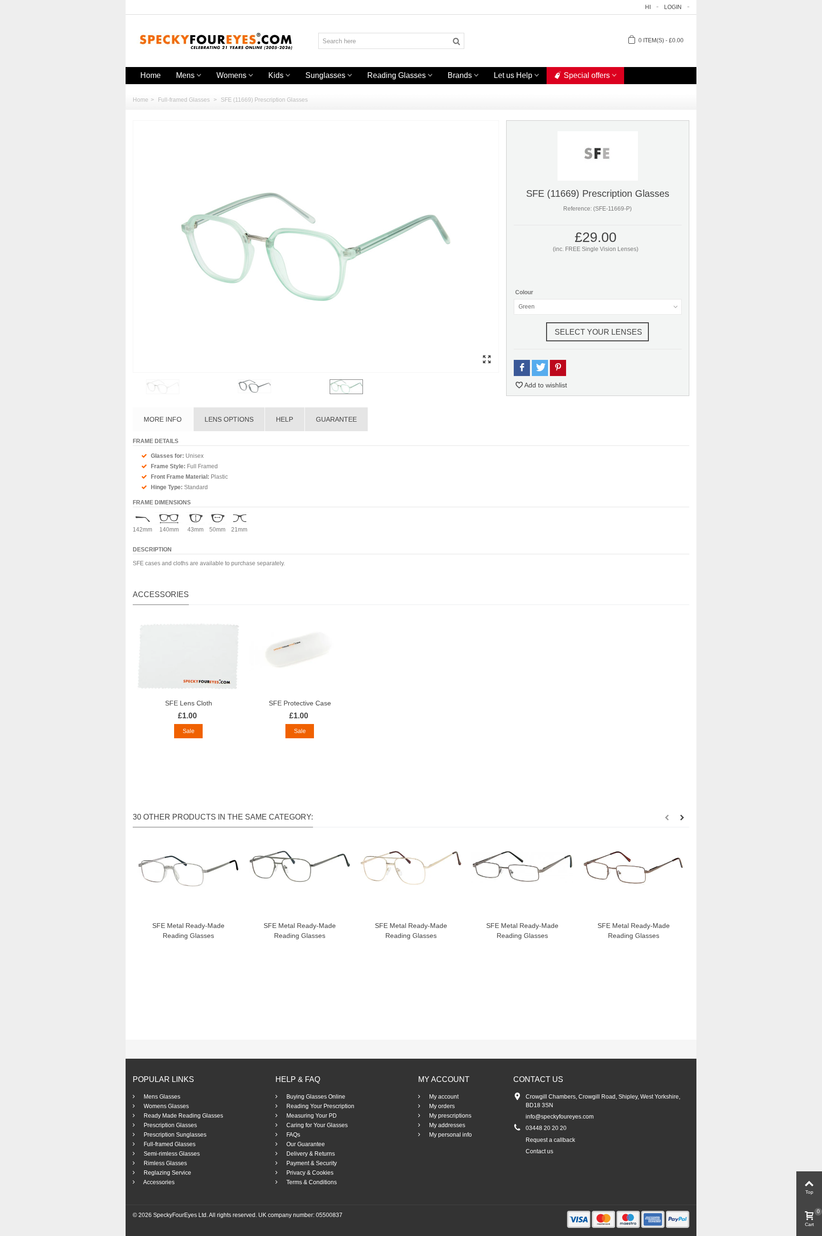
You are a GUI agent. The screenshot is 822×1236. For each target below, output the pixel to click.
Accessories (158, 1182)
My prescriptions (449, 1115)
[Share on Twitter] (540, 367)
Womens (231, 75)
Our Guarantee (305, 1144)
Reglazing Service (166, 1172)
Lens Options (229, 419)
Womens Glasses (165, 1106)
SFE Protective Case (300, 703)
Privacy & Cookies (309, 1172)
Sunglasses (325, 75)
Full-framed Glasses (169, 1144)
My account (443, 1096)
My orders (441, 1106)
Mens (185, 75)
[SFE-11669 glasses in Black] (282, 386)
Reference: (577, 208)
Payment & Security (311, 1163)
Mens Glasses (161, 1096)
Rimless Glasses (164, 1163)
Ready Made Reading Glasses (182, 1115)
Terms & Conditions (311, 1182)
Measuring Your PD (311, 1115)
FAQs (292, 1134)
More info (163, 419)
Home (150, 75)
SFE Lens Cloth (188, 703)
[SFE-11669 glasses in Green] (316, 246)
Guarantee (336, 419)
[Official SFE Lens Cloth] (188, 656)
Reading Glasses (396, 75)
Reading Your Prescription (319, 1106)
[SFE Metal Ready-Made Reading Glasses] (188, 878)
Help (284, 419)
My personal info (450, 1134)
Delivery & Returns (310, 1153)
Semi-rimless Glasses (171, 1153)
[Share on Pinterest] (558, 367)
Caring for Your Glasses (316, 1125)
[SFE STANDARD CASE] (300, 656)
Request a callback (550, 1140)
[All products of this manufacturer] (598, 155)
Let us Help (513, 75)
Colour (525, 292)
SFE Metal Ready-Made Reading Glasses (188, 930)
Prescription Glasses (169, 1125)
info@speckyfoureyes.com (560, 1116)
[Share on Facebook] (522, 367)
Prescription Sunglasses (174, 1134)
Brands (460, 75)
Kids (276, 75)
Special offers (587, 75)
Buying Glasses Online (315, 1096)
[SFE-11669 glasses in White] (190, 386)
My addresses (446, 1125)
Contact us (539, 1151)
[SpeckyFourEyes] (216, 40)
